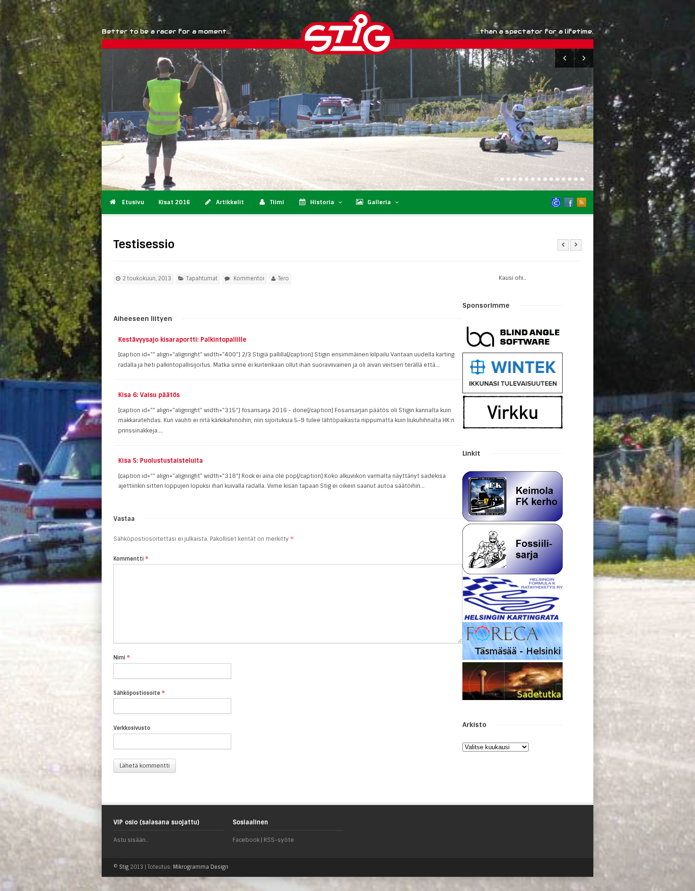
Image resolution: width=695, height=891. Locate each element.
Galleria (379, 202)
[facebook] (568, 202)
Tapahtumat (201, 278)
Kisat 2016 (174, 202)
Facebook (246, 840)
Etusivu (132, 202)
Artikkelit (230, 202)
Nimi (121, 657)
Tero (283, 278)
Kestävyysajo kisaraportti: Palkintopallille (182, 340)
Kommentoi (249, 278)
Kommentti (130, 558)
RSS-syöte (279, 840)
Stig (124, 867)
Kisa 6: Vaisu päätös (149, 395)
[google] (556, 202)
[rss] (581, 202)
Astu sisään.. (130, 840)
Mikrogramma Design (200, 867)
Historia (322, 202)
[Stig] (394, 32)
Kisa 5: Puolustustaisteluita (160, 461)
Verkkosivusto (131, 728)
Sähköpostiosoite (139, 693)
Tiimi (277, 202)
